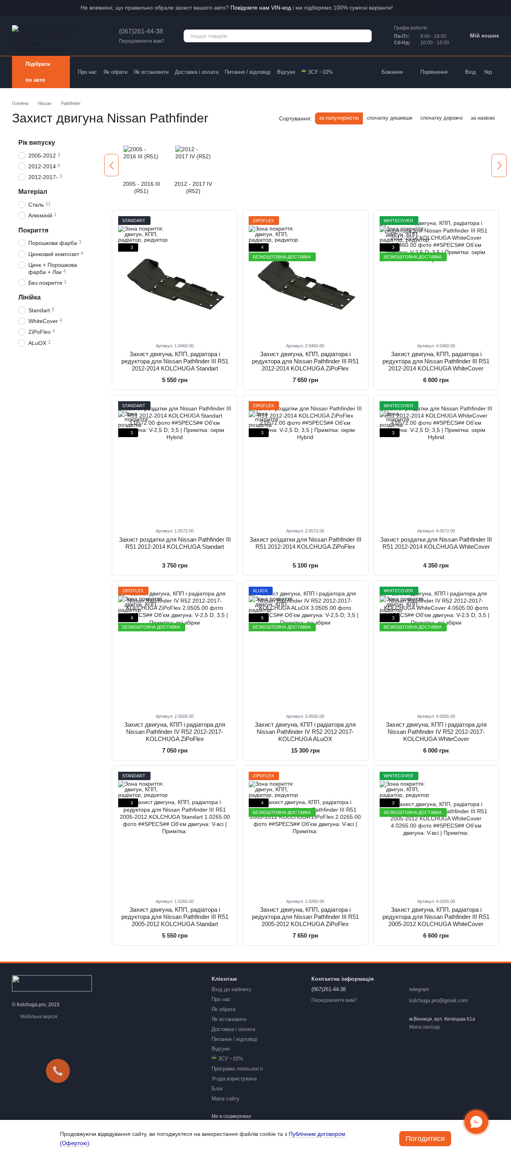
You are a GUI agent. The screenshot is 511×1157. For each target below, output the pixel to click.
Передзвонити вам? (141, 41)
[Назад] (111, 165)
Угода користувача (234, 1079)
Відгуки (286, 72)
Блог (217, 1089)
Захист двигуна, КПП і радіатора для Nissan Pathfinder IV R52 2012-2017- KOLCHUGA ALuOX (305, 731)
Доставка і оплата (196, 72)
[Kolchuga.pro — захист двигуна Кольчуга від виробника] (52, 983)
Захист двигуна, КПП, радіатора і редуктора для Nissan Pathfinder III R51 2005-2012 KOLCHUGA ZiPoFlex (305, 916)
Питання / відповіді (248, 72)
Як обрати (115, 72)
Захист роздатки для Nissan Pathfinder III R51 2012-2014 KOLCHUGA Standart (175, 543)
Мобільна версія (38, 1016)
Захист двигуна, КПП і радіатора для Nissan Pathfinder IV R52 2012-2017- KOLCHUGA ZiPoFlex (174, 731)
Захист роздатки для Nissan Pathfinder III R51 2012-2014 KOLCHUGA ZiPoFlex (305, 543)
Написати (418, 7)
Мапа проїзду (424, 1027)
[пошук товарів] (365, 36)
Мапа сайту (226, 1099)
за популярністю (339, 118)
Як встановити (151, 72)
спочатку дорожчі (441, 118)
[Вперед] (499, 165)
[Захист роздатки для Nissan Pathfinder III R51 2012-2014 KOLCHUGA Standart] (174, 461)
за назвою (483, 118)
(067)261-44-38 (141, 31)
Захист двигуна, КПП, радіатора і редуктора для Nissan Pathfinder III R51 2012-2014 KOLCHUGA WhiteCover (435, 361)
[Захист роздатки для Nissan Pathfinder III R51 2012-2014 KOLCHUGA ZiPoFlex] (305, 461)
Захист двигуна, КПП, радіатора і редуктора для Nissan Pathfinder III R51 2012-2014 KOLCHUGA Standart (174, 361)
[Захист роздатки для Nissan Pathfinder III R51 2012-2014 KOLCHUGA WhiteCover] (436, 461)
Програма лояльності (237, 1069)
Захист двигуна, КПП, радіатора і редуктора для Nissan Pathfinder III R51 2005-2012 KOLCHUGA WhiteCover (435, 916)
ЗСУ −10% (317, 72)
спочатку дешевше (389, 118)
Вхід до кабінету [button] (232, 989)
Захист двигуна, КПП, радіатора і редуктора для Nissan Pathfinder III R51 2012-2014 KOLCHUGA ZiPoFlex (305, 361)
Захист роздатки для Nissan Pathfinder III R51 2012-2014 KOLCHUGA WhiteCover (436, 543)
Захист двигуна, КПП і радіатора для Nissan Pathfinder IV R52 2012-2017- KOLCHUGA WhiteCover (436, 731)
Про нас (87, 72)
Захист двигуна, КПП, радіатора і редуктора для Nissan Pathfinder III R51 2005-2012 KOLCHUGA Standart (174, 916)
